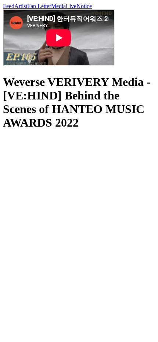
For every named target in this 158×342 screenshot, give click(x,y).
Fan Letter (39, 6)
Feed (8, 6)
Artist (20, 6)
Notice (84, 6)
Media (58, 6)
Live (71, 6)
